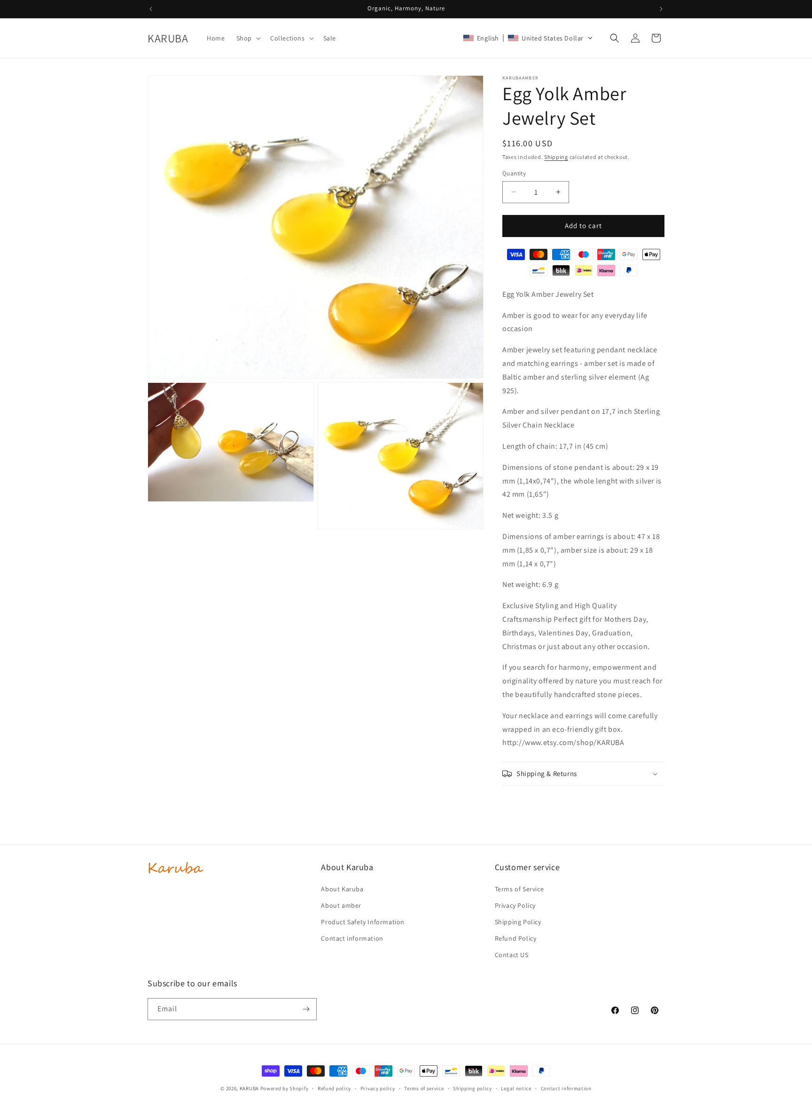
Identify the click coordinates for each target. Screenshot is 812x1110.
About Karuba (342, 889)
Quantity (514, 173)
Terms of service (424, 1088)
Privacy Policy (515, 905)
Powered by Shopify (284, 1088)
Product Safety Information (363, 922)
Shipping (556, 156)
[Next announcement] (661, 9)
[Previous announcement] (151, 9)
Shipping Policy (518, 922)
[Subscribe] (306, 1009)
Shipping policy (472, 1088)
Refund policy (334, 1088)
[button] (248, 38)
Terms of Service (519, 889)
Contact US (512, 955)
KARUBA (249, 1088)
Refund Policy (516, 938)
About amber (341, 905)
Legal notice (516, 1088)
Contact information (352, 938)
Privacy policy (377, 1088)
